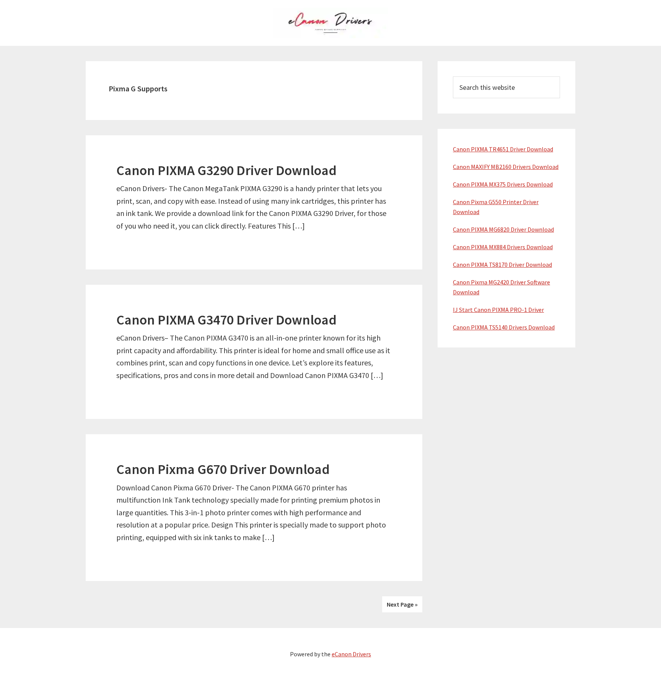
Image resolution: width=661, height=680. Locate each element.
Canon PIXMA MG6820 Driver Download (503, 229)
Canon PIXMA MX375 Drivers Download (503, 184)
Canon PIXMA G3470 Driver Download (226, 319)
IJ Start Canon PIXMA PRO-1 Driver (498, 309)
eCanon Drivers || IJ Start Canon (330, 23)
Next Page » (402, 604)
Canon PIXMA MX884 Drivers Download (503, 247)
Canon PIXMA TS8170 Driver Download (502, 264)
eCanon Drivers (351, 654)
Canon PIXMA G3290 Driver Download (226, 170)
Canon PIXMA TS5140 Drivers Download (504, 327)
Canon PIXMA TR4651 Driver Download (503, 149)
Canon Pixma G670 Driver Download (223, 469)
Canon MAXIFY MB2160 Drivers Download (505, 166)
